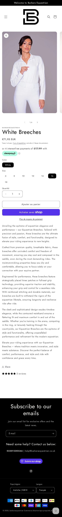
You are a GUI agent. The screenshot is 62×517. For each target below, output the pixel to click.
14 (44, 176)
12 (34, 176)
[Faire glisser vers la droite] (37, 122)
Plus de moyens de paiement (31, 219)
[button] (6, 17)
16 (52, 176)
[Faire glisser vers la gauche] (24, 122)
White (8, 165)
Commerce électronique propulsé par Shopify (41, 510)
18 (7, 183)
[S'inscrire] (53, 433)
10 (24, 176)
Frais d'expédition (19, 143)
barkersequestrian (16, 510)
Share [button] (7, 366)
